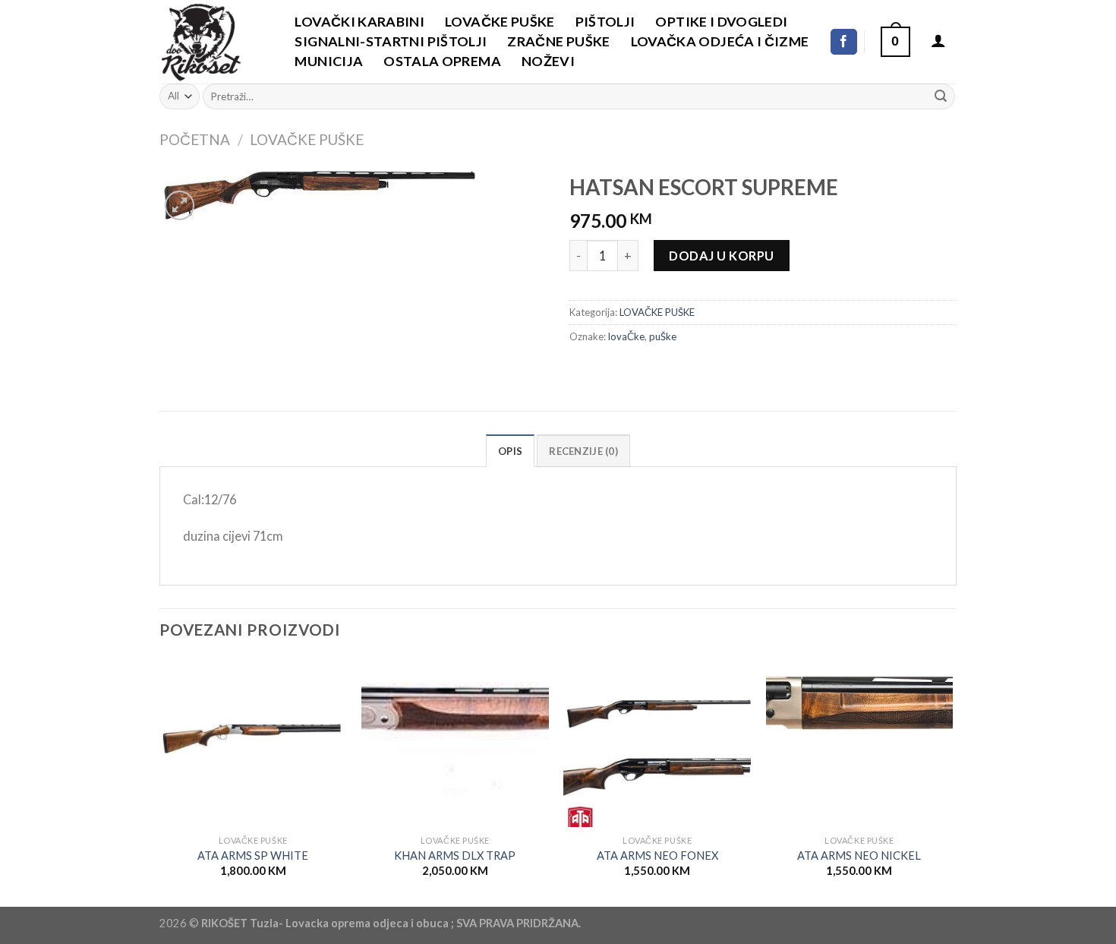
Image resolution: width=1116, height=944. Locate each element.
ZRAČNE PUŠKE (558, 41)
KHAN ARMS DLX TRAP (454, 855)
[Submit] (940, 96)
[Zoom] (180, 206)
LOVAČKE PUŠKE (500, 21)
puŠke (662, 336)
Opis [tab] (510, 451)
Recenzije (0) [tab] (583, 451)
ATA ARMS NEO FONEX (657, 855)
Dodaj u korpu (721, 255)
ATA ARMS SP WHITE (252, 855)
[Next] (952, 781)
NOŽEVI (548, 61)
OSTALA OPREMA (442, 61)
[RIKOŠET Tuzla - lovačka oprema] (210, 42)
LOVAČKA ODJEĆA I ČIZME (720, 41)
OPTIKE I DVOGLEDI (721, 21)
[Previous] (160, 781)
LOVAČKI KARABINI (359, 21)
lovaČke (626, 336)
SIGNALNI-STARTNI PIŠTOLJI (391, 41)
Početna (194, 139)
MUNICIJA (329, 61)
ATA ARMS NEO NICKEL (859, 855)
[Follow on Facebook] (844, 42)
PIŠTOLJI (605, 21)
